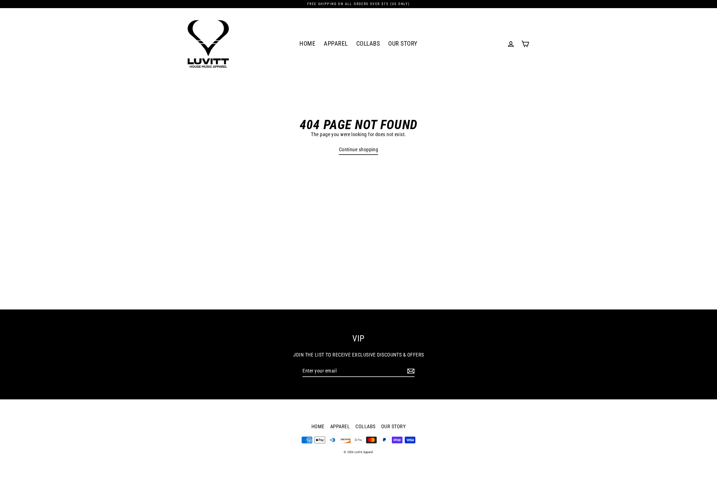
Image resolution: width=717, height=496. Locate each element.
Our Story (403, 43)
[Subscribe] (410, 371)
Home (307, 43)
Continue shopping (358, 149)
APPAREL (336, 43)
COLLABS (368, 43)
